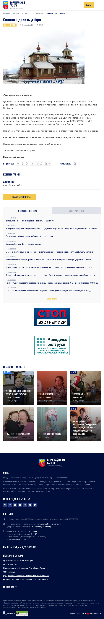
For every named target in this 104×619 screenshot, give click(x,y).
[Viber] (37, 164)
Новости (16, 13)
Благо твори (38, 13)
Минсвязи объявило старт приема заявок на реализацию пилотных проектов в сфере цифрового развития (48, 259)
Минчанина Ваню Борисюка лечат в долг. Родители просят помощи (18, 393)
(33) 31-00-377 (17, 539)
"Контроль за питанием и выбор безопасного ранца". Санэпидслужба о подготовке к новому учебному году (48, 290)
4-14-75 (34, 534)
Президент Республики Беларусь (18, 560)
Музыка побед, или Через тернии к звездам (23, 243)
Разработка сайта (78, 613)
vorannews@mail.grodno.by (49, 524)
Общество (26, 13)
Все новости (52, 298)
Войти (88, 5)
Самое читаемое (76, 210)
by (50, 526)
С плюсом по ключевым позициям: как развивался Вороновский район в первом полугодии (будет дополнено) (49, 251)
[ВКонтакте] (18, 164)
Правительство (10, 564)
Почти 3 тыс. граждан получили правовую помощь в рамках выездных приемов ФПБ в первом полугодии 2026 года (52, 282)
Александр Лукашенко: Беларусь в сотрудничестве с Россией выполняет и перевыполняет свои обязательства (50, 275)
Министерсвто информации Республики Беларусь (25, 568)
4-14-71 (36, 536)
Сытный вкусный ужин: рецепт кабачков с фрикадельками (29, 236)
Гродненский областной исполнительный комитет (26, 575)
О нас (6, 472)
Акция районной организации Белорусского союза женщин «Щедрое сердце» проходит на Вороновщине (85, 427)
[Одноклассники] (23, 164)
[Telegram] (50, 164)
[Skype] (46, 164)
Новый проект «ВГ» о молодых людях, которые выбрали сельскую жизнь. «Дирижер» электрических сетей (49, 267)
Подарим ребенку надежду (18, 433)
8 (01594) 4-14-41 (30, 531)
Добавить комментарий (21, 197)
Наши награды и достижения (19, 547)
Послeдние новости (27, 210)
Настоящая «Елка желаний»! (81, 395)
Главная (6, 13)
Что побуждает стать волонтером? (49, 395)
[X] (27, 164)
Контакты (8, 514)
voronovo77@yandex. (40, 526)
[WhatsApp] (41, 164)
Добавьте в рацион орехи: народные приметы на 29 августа (30, 220)
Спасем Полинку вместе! (50, 433)
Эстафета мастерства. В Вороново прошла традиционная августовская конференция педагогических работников (51, 228)
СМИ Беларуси (9, 572)
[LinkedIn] (32, 164)
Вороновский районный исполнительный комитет (25, 579)
